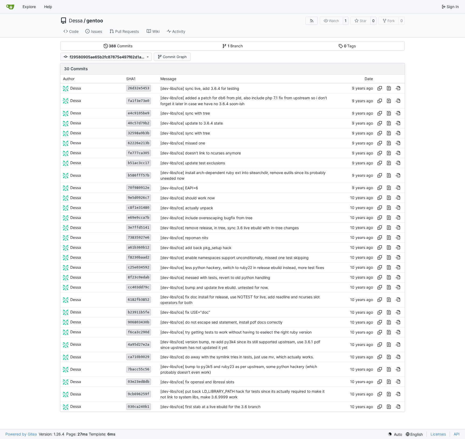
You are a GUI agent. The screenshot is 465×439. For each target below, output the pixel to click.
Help (48, 6)
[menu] (395, 434)
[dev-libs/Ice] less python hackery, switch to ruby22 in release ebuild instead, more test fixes (242, 267)
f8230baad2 (138, 257)
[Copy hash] (380, 88)
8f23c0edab (138, 277)
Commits (120, 46)
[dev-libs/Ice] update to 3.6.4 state (191, 123)
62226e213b (138, 143)
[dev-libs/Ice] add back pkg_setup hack (195, 247)
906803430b (138, 322)
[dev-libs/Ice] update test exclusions (192, 163)
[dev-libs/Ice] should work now (187, 198)
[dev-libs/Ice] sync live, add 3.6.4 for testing (199, 88)
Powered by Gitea (21, 434)
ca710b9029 (138, 357)
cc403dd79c (138, 287)
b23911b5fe (138, 312)
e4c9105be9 (138, 113)
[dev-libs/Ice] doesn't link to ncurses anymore (200, 153)
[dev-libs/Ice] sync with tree (185, 113)
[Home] (10, 7)
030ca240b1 (138, 407)
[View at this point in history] (398, 88)
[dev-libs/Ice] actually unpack (186, 208)
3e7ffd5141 (138, 227)
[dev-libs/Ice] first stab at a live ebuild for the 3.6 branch (210, 406)
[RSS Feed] (311, 21)
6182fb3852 (138, 300)
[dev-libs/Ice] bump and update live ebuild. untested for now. (214, 287)
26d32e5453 (138, 88)
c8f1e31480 (138, 208)
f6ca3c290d (138, 332)
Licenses (438, 434)
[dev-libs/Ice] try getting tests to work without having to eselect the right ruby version (236, 332)
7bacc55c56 (138, 369)
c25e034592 (138, 267)
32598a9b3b (138, 133)
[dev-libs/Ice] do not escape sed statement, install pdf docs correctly (221, 322)
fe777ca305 (138, 153)
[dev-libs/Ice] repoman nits (184, 237)
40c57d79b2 (138, 123)
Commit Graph (175, 57)
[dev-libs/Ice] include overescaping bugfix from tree (206, 217)
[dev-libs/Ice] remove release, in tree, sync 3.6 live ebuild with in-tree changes (229, 227)
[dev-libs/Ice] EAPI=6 (179, 188)
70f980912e (138, 188)
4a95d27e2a (138, 344)
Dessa (76, 20)
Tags (350, 46)
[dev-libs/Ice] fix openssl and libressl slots (197, 382)
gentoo (94, 20)
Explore (29, 6)
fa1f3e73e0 (138, 101)
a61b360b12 (138, 247)
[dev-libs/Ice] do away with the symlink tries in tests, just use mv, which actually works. (237, 357)
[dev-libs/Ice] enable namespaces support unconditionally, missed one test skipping (234, 257)
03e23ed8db (138, 382)
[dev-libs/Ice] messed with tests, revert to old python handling (215, 277)
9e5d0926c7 (138, 198)
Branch (235, 46)
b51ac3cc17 (138, 163)
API (457, 434)
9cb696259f (138, 394)
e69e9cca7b (138, 217)
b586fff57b (138, 175)
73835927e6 (138, 237)
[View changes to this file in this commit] (389, 88)
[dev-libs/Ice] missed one (182, 143)
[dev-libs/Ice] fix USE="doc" (185, 312)
